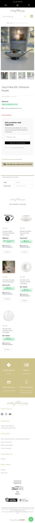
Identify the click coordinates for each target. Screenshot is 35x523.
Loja (11, 23)
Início (8, 23)
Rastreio (3, 470)
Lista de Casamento (6, 442)
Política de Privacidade (18, 147)
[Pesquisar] (25, 16)
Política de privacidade (7, 445)
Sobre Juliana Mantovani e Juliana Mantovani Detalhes (15, 439)
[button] (31, 16)
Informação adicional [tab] (10, 177)
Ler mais (7, 252)
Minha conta (4, 473)
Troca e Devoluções (6, 448)
